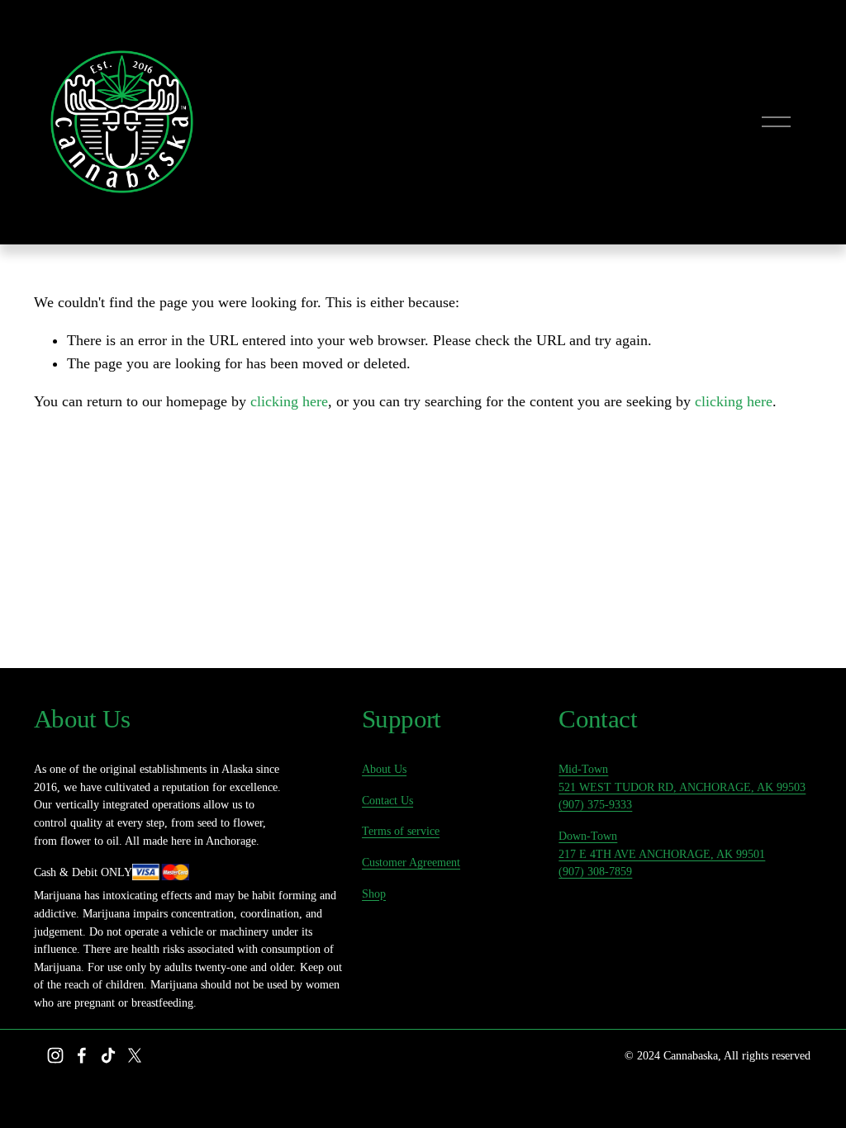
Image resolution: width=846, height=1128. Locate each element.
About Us (384, 768)
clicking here (289, 401)
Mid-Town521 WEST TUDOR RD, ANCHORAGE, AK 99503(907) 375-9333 (682, 786)
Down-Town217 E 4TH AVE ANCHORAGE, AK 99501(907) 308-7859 (661, 853)
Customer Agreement (411, 862)
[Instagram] (55, 1055)
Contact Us (387, 800)
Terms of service (401, 830)
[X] (134, 1055)
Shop (374, 893)
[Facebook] (82, 1055)
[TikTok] (108, 1055)
